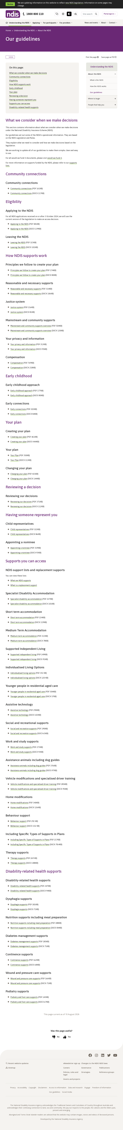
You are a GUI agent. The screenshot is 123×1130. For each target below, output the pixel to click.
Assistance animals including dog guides (27, 766)
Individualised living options (22, 673)
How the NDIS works (98, 86)
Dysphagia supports (18, 904)
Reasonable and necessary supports (25, 289)
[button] (115, 74)
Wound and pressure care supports (25, 978)
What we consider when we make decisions (28, 73)
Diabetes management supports (24, 941)
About (103, 23)
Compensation (16, 363)
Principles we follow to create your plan (27, 270)
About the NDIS (44, 30)
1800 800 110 (34, 14)
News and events (91, 23)
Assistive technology (19, 710)
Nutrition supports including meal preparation (30, 923)
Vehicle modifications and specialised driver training (33, 784)
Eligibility (13, 81)
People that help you (96, 105)
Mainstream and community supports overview (30, 326)
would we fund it (54, 158)
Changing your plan (18, 474)
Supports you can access (19, 103)
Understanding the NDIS (19, 23)
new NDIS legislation (74, 3)
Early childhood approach (21, 391)
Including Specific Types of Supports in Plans (29, 840)
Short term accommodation (22, 617)
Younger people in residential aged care (27, 692)
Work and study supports (21, 747)
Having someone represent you (22, 100)
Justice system (16, 307)
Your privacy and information (22, 344)
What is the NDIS (96, 80)
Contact (112, 23)
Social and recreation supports (23, 729)
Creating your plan (18, 437)
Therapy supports (17, 858)
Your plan (13, 92)
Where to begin (94, 98)
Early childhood (16, 88)
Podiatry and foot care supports (24, 997)
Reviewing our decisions (21, 502)
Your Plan (14, 455)
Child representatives (19, 529)
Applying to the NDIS (19, 224)
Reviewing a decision (18, 96)
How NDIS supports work (20, 84)
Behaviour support (18, 821)
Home (8, 30)
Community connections (19, 77)
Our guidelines (96, 92)
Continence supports (19, 960)
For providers (65, 23)
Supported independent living (23, 654)
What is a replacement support (23, 585)
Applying (36, 23)
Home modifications (19, 803)
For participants (50, 23)
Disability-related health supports (23, 107)
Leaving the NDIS (17, 242)
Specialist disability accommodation (26, 599)
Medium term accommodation (23, 636)
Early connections (18, 409)
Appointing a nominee (20, 548)
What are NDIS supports (20, 580)
